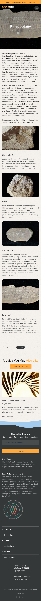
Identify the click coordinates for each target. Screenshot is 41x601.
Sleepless (34, 589)
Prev (7, 347)
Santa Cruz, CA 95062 (20, 566)
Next (33, 347)
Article (20, 347)
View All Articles (20, 366)
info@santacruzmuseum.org (20, 576)
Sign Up (20, 451)
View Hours (31, 2)
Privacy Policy (20, 593)
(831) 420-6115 (20, 571)
